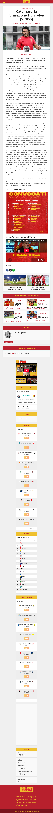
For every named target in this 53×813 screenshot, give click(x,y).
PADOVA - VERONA (26, 653)
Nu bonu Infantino (21, 765)
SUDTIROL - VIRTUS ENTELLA (26, 453)
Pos (17, 540)
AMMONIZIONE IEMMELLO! (23, 778)
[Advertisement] (26, 724)
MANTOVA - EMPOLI (26, 672)
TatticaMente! (18, 314)
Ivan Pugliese (28, 23)
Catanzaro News (24, 8)
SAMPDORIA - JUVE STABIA (26, 624)
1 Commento (35, 308)
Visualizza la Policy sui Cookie (33, 811)
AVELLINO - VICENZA (26, 643)
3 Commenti (12, 321)
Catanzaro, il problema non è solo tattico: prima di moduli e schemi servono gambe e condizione (14, 318)
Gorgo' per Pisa (21, 759)
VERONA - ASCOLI (26, 490)
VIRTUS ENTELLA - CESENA (26, 615)
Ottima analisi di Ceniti (22, 752)
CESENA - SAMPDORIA (26, 510)
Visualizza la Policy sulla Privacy (20, 811)
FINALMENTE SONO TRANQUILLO (25, 771)
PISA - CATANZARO (26, 395)
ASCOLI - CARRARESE (26, 634)
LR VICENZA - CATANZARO (26, 433)
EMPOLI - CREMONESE (26, 481)
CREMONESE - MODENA (26, 605)
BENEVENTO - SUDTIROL (26, 691)
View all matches (32, 528)
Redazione (19, 308)
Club (21, 540)
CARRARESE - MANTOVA (26, 443)
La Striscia (31, 8)
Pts (35, 540)
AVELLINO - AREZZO (26, 472)
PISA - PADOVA (26, 500)
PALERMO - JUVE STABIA (26, 519)
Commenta (21, 23)
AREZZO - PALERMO (26, 662)
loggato (12, 353)
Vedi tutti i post (8, 342)
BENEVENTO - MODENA (26, 462)
